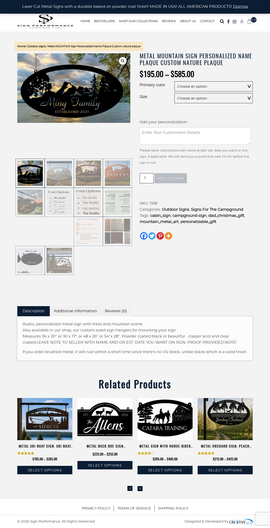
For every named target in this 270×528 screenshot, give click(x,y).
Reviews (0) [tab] (116, 311)
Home (85, 21)
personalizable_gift (198, 222)
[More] (168, 236)
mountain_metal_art (159, 222)
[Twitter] (152, 236)
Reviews (169, 21)
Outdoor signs (36, 46)
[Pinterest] (160, 236)
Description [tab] (34, 311)
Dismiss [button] (240, 7)
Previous (129, 488)
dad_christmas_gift (226, 216)
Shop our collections (138, 21)
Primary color (152, 85)
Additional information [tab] (75, 311)
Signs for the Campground (217, 210)
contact (207, 21)
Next (140, 488)
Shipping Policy (173, 508)
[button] (123, 61)
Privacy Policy (96, 508)
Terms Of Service (134, 508)
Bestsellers (104, 21)
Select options (45, 470)
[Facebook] (143, 236)
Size (143, 97)
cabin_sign (160, 216)
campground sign (190, 216)
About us (188, 21)
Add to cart (170, 178)
